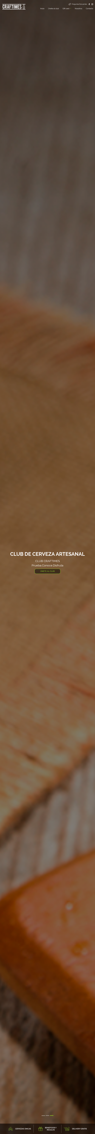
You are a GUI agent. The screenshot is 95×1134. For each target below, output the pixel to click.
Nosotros (78, 9)
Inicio (42, 9)
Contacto (89, 9)
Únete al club (53, 9)
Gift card (66, 9)
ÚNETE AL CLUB (47, 571)
